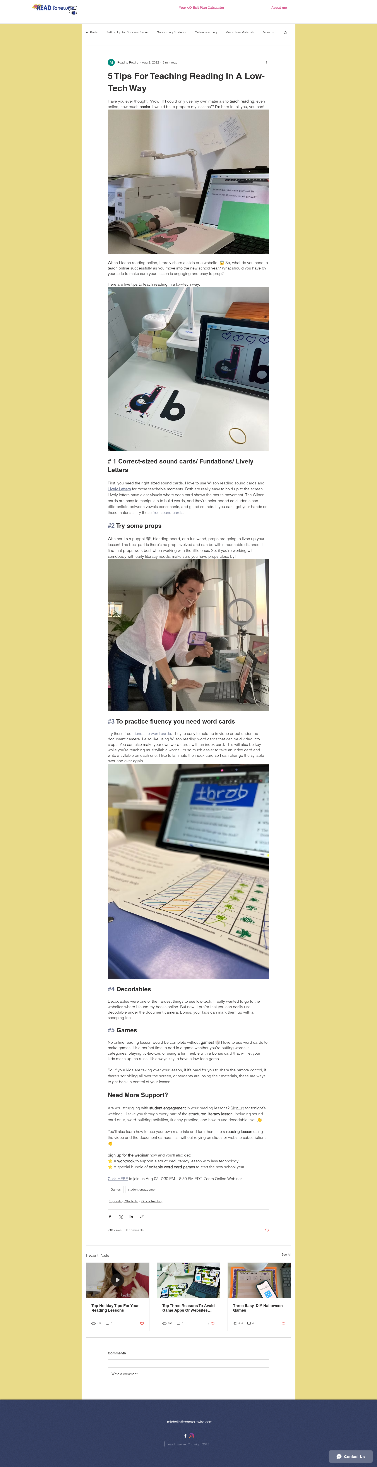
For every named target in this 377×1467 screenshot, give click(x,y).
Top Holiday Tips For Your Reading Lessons (115, 1308)
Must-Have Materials (240, 32)
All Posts (92, 32)
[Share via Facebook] (110, 1217)
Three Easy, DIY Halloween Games (258, 1308)
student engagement (142, 1189)
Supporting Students (171, 32)
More (266, 32)
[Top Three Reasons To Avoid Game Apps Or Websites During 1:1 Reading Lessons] (188, 1280)
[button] (285, 32)
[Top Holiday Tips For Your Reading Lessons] (117, 1280)
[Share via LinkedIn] (131, 1217)
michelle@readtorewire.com (189, 1421)
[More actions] (266, 62)
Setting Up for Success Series (127, 32)
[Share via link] (142, 1217)
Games (116, 1189)
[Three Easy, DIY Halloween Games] (259, 1280)
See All (286, 1254)
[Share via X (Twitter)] (120, 1217)
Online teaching (206, 32)
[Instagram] (191, 1435)
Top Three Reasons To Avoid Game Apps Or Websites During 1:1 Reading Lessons (188, 1308)
